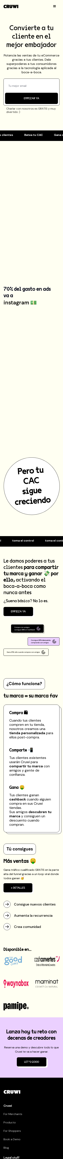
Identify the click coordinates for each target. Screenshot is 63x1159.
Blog (6, 1148)
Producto (10, 1122)
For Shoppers (12, 1131)
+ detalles (18, 887)
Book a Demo (12, 1139)
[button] (54, 6)
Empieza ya (18, 611)
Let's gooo (31, 1061)
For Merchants (13, 1114)
